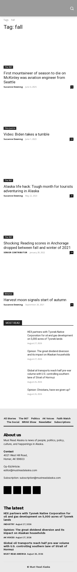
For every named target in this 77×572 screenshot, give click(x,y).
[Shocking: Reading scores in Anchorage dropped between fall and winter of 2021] (38, 221)
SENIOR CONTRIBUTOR (15, 252)
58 (72, 139)
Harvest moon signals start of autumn (35, 300)
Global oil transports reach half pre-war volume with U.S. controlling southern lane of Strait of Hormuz (49, 374)
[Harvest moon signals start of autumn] (38, 278)
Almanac (8, 294)
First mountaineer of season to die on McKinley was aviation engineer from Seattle (35, 77)
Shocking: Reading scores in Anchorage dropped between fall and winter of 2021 (37, 245)
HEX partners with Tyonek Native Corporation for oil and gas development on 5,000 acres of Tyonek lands (50, 335)
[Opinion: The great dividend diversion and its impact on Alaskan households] (14, 357)
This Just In (10, 128)
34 (72, 252)
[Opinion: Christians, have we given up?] (14, 395)
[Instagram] (17, 490)
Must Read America (15, 554)
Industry (9, 524)
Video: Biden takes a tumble (26, 134)
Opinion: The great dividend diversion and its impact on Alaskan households (34, 531)
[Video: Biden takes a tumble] (38, 112)
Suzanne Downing (13, 86)
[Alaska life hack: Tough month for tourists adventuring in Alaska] (38, 164)
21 (72, 196)
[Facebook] (7, 490)
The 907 (8, 67)
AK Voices (9, 537)
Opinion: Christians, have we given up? (48, 389)
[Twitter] (27, 490)
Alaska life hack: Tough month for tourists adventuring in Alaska (38, 188)
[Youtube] (37, 490)
